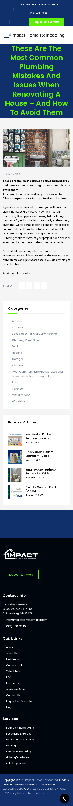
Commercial (14, 665)
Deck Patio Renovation (20, 739)
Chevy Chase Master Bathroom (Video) (40, 454)
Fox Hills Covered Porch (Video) (41, 489)
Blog (8, 707)
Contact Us (13, 695)
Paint (15, 382)
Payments (12, 683)
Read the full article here (18, 273)
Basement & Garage (19, 733)
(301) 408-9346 (38, 13)
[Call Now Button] (64, 798)
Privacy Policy (15, 793)
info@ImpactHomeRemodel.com (40, 4)
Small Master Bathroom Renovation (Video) (42, 471)
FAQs (9, 677)
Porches (17, 388)
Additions (18, 321)
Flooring (17, 352)
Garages (18, 359)
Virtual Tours (14, 671)
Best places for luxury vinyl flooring (34, 333)
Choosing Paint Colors (26, 340)
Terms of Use (36, 793)
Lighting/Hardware (17, 757)
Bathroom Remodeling (20, 727)
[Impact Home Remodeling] (36, 35)
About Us (11, 653)
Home (10, 647)
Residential (12, 659)
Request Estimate (20, 574)
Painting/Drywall (16, 763)
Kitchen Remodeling (18, 751)
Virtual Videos (21, 395)
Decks (16, 346)
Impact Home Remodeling (41, 780)
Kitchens (17, 365)
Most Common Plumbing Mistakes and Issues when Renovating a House (37, 374)
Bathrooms (19, 327)
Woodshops (20, 401)
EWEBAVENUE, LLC (13, 789)
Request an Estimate (46, 22)
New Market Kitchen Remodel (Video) (39, 436)
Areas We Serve (16, 689)
